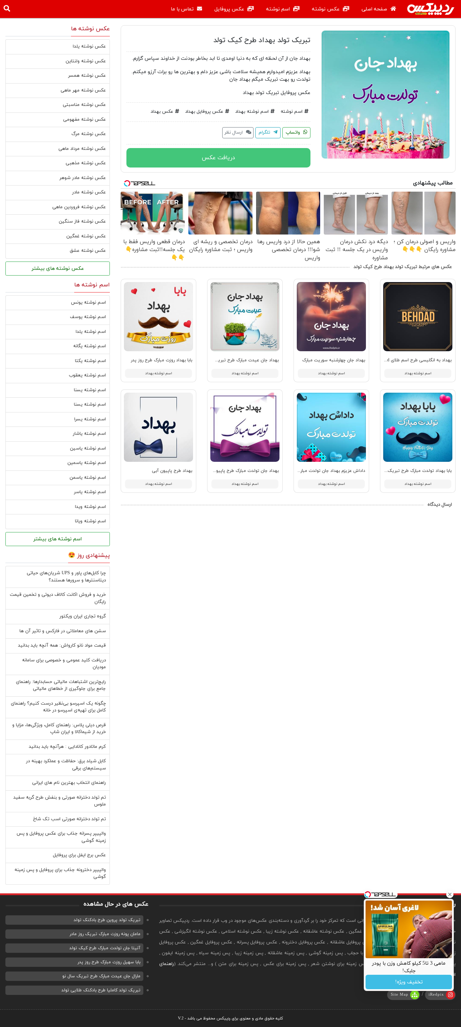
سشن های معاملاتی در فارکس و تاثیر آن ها (62, 631)
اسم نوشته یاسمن (88, 477)
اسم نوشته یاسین (88, 448)
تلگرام (265, 132)
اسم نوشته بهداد (252, 111)
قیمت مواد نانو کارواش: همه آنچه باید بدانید (62, 645)
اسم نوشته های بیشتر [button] (57, 539)
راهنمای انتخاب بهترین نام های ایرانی (69, 783)
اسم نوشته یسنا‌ (90, 404)
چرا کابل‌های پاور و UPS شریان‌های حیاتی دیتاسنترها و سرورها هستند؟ (66, 577)
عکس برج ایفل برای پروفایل (79, 855)
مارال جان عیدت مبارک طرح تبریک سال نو (101, 976)
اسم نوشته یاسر (90, 492)
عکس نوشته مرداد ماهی (82, 149)
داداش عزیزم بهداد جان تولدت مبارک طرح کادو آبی (317, 471)
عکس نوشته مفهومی (84, 119)
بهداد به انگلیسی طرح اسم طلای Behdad (414, 360)
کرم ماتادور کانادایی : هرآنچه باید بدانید (67, 747)
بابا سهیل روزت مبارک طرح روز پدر (108, 962)
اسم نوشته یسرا (90, 419)
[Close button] (449, 894)
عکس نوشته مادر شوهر (82, 178)
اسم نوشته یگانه (89, 346)
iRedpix (436, 994)
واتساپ (293, 132)
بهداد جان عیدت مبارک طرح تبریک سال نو (239, 360)
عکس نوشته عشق (88, 250)
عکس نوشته (326, 9)
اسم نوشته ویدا (90, 507)
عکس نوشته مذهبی (86, 163)
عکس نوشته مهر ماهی (83, 90)
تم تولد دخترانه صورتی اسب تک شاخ (69, 819)
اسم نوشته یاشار (89, 433)
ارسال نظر (234, 132)
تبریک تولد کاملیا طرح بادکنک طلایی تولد (100, 990)
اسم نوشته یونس (88, 302)
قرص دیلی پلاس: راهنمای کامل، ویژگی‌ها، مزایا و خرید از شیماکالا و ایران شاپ (59, 729)
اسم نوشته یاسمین (86, 463)
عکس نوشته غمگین (86, 236)
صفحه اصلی (375, 9)
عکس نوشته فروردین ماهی (79, 207)
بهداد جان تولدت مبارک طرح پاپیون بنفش (240, 471)
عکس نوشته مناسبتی (84, 105)
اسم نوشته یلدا (91, 332)
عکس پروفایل (230, 9)
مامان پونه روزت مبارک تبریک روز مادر (105, 934)
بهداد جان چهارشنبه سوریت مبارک (333, 360)
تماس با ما (183, 9)
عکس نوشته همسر (87, 75)
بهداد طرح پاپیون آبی (172, 471)
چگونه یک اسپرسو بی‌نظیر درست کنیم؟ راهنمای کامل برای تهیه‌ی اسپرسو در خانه (58, 707)
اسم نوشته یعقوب (87, 375)
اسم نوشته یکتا (90, 361)
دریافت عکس (218, 158)
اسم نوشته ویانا (90, 521)
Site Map (399, 994)
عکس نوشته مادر (89, 192)
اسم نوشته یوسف (88, 317)
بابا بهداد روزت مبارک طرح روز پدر (161, 360)
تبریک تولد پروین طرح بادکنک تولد (106, 920)
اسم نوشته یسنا (90, 390)
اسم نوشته (278, 9)
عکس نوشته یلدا (89, 46)
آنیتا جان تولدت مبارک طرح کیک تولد (104, 948)
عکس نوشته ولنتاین (86, 61)
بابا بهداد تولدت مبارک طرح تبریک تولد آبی (411, 471)
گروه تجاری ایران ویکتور (82, 616)
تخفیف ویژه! (409, 982)
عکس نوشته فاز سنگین (82, 221)
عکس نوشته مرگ (88, 134)
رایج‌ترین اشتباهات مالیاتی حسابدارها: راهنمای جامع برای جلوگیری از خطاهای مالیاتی (61, 685)
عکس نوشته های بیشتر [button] (58, 268)
